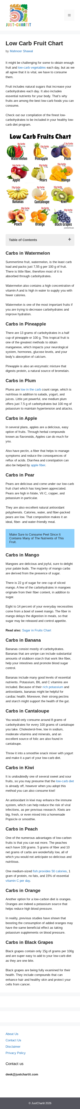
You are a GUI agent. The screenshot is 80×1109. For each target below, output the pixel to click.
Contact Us (13, 1040)
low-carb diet (65, 781)
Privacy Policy (16, 1053)
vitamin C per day (18, 881)
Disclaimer (13, 1046)
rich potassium (53, 687)
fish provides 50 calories (50, 871)
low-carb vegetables (32, 67)
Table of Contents (23, 240)
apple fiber (38, 465)
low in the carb (31, 389)
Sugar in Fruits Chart (36, 630)
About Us (12, 1034)
